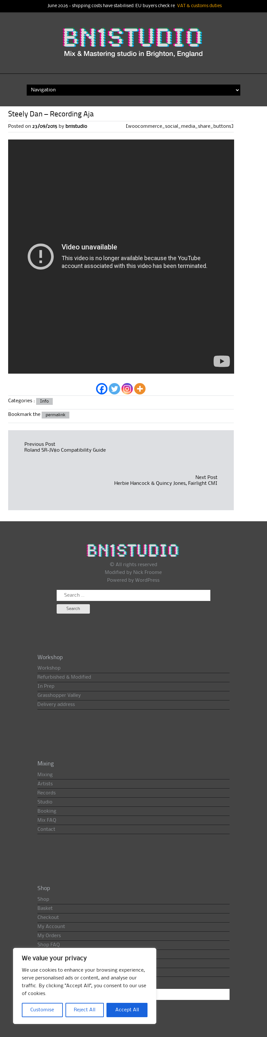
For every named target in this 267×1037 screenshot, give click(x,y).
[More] (140, 388)
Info (44, 401)
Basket (45, 908)
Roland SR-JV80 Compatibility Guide (65, 450)
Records (46, 793)
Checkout (48, 917)
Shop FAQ (48, 945)
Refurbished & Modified (64, 677)
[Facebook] (101, 388)
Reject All (84, 1010)
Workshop (49, 668)
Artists (45, 784)
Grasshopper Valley (59, 695)
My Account (51, 926)
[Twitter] (114, 388)
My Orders (49, 936)
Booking (46, 811)
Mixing (45, 775)
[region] (84, 986)
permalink (55, 415)
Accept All (127, 1010)
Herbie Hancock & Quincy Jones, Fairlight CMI (166, 483)
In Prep (45, 686)
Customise (42, 1010)
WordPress (147, 580)
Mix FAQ (46, 820)
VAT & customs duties (199, 6)
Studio (44, 802)
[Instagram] (127, 388)
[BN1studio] (133, 47)
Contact (46, 829)
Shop (43, 899)
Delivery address (56, 704)
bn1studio (76, 126)
